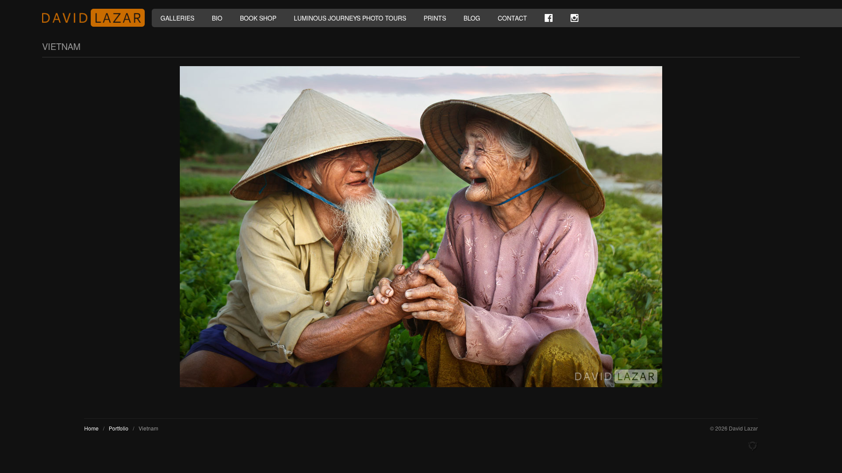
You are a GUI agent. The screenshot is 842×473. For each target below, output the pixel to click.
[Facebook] (548, 18)
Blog (472, 18)
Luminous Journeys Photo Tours (350, 18)
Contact (512, 18)
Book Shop (258, 18)
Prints (435, 18)
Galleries (177, 18)
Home (91, 428)
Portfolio (118, 428)
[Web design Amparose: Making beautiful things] (752, 446)
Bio (217, 18)
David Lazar (97, 18)
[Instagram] (574, 18)
